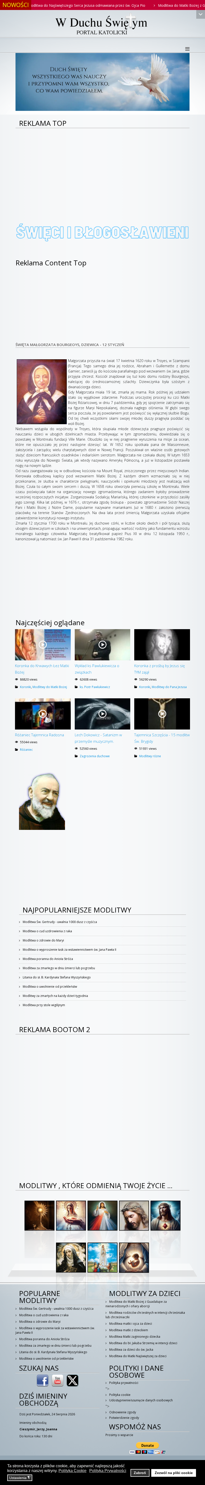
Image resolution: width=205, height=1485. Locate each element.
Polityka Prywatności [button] (107, 1471)
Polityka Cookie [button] (72, 1471)
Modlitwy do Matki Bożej (49, 687)
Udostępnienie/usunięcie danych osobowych (140, 1400)
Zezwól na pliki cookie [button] (174, 1473)
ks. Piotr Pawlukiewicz (95, 687)
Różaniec (26, 749)
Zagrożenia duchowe (95, 756)
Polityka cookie (119, 1395)
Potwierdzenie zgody (123, 1418)
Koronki (25, 687)
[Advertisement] (103, 166)
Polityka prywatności (123, 1383)
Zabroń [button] (140, 1473)
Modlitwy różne (150, 756)
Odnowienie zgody (122, 1412)
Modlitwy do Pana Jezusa (169, 687)
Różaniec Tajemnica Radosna (39, 734)
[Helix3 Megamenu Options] (187, 49)
